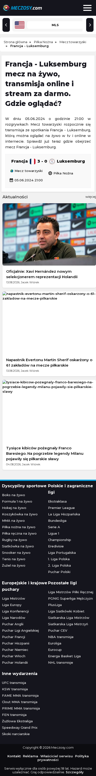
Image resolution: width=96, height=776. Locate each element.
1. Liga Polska (59, 559)
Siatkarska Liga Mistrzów (68, 618)
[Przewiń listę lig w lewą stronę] (6, 25)
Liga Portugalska (62, 553)
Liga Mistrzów (13, 598)
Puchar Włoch (13, 656)
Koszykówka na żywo (20, 514)
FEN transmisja (14, 715)
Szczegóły (75, 772)
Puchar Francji (13, 637)
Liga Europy (11, 605)
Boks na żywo (13, 495)
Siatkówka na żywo (18, 546)
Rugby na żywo (14, 540)
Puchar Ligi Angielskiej (20, 630)
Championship (59, 540)
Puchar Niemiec (15, 650)
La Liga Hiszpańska (64, 514)
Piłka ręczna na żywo (19, 533)
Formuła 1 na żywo (17, 501)
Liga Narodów (13, 618)
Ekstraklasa (57, 501)
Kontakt (14, 756)
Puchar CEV (57, 630)
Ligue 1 (53, 533)
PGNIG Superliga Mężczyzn (70, 598)
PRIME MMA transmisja (21, 708)
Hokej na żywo (14, 508)
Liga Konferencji (15, 611)
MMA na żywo (13, 521)
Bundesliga (57, 521)
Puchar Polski (59, 572)
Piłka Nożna (60, 173)
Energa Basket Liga (64, 656)
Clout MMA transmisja (19, 702)
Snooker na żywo (16, 553)
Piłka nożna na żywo (18, 527)
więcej (90, 197)
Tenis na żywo (13, 559)
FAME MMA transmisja (20, 695)
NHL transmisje (60, 662)
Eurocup (55, 650)
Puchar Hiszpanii (15, 643)
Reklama (30, 756)
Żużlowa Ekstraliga (17, 721)
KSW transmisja (15, 689)
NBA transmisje (61, 637)
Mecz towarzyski (28, 171)
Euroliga (54, 643)
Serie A (54, 527)
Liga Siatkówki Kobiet (66, 611)
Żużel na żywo (13, 565)
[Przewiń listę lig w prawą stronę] (90, 25)
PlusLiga (55, 605)
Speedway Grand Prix (19, 727)
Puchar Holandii (15, 662)
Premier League (61, 508)
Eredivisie (56, 546)
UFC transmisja (14, 683)
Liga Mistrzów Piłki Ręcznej (70, 592)
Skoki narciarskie (16, 734)
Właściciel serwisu (56, 756)
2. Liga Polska (59, 565)
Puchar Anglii (12, 624)
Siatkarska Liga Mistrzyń (68, 624)
